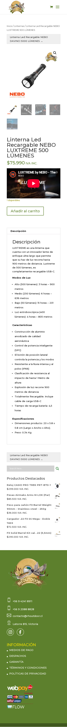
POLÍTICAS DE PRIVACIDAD (27, 673)
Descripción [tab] (18, 231)
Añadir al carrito (25, 211)
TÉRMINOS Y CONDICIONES (28, 667)
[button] (55, 53)
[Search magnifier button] (57, 469)
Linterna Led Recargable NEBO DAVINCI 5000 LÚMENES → (29, 39)
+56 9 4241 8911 (22, 601)
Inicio (9, 26)
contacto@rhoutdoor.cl (28, 616)
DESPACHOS (17, 656)
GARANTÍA (16, 661)
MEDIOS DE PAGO (21, 650)
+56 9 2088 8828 (23, 609)
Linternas (19, 26)
